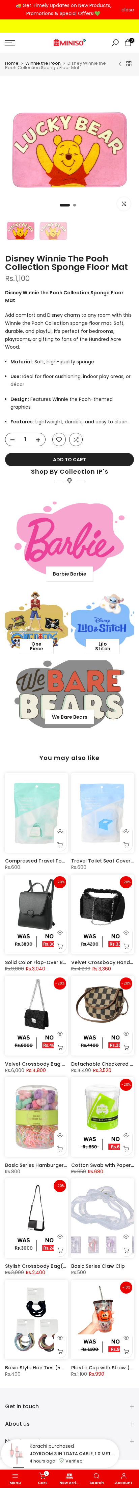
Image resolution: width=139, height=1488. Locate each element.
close (127, 9)
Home (12, 63)
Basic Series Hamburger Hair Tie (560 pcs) (57, 1165)
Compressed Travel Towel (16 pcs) (48, 861)
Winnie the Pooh (43, 63)
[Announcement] (63, 10)
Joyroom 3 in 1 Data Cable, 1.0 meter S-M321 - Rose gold (73, 1453)
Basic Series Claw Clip (98, 1266)
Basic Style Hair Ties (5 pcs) (39, 1367)
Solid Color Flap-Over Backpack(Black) (54, 962)
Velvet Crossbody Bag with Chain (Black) (56, 1063)
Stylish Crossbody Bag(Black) (42, 1266)
